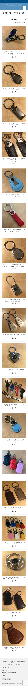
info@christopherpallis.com (9, 672)
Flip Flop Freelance (20, 683)
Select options (14, 165)
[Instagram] (5, 679)
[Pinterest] (8, 679)
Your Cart (9, 1)
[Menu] (24, 8)
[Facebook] (3, 679)
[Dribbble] (10, 679)
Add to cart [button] (14, 59)
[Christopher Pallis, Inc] (14, 4)
